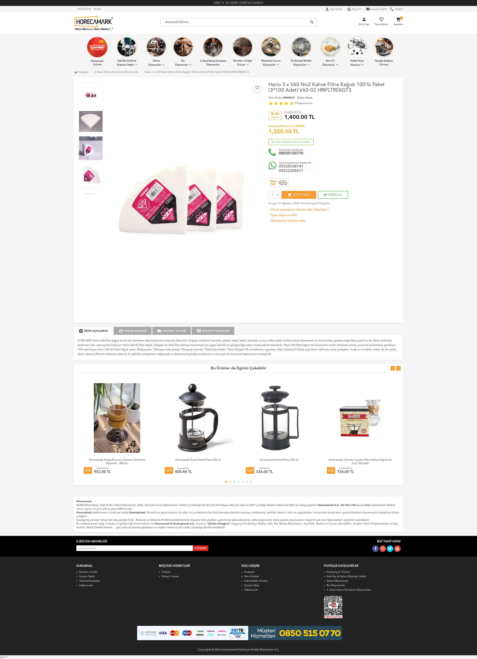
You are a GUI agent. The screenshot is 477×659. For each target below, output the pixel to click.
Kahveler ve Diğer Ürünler (242, 63)
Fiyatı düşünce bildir (282, 215)
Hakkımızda (86, 585)
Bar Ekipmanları (181, 63)
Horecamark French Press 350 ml (279, 460)
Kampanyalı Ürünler (97, 63)
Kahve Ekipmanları (154, 63)
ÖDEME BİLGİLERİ (133, 331)
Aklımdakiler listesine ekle (286, 221)
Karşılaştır (321, 209)
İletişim (396, 9)
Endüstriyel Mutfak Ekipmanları (301, 63)
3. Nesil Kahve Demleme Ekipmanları (213, 63)
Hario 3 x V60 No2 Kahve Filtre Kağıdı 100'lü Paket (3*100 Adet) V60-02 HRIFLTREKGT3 (197, 72)
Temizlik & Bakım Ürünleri (384, 63)
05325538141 (291, 166)
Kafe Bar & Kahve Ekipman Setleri (126, 63)
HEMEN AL (334, 195)
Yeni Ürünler (251, 576)
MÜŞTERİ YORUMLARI (213, 331)
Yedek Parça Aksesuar (357, 63)
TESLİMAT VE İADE (171, 331)
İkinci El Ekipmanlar (328, 63)
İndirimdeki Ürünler (256, 581)
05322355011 (291, 171)
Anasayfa (82, 72)
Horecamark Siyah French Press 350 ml (198, 460)
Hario (309, 97)
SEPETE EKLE (299, 195)
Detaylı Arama (170, 576)
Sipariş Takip (251, 585)
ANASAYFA (84, 9)
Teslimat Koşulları (89, 581)
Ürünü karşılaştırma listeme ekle (290, 209)
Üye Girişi (333, 9)
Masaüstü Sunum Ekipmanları (271, 63)
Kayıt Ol (354, 9)
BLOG (97, 9)
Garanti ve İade (88, 572)
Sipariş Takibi (376, 9)
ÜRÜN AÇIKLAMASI (93, 331)
